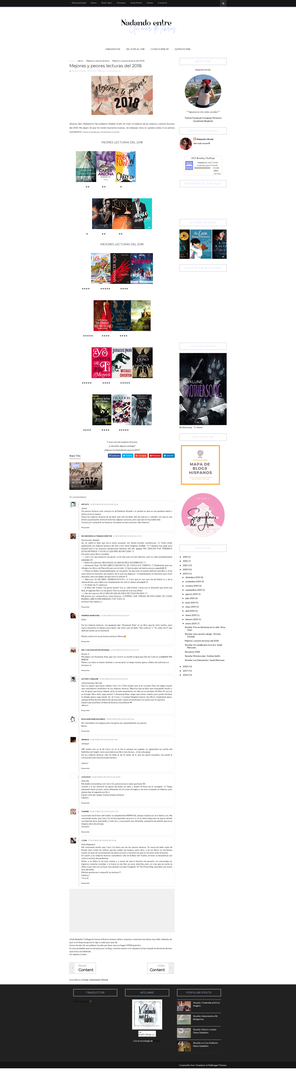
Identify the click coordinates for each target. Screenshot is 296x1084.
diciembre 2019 (193, 577)
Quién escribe (183, 49)
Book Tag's (107, 2)
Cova (84, 840)
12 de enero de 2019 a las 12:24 (127, 536)
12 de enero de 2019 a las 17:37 (124, 650)
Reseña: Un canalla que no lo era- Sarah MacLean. (203, 646)
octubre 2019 (192, 585)
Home (72, 61)
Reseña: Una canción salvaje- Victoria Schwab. (203, 635)
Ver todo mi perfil (201, 143)
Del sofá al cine (135, 49)
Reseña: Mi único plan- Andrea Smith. (202, 656)
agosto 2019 (191, 594)
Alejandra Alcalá (205, 139)
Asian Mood (136, 2)
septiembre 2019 (193, 590)
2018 (185, 666)
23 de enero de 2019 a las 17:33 (104, 811)
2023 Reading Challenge (203, 157)
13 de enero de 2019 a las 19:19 (113, 679)
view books (217, 174)
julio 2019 (190, 598)
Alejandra (200, 162)
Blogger (157, 1041)
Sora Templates (198, 1065)
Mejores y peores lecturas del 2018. (85, 481)
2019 (185, 573)
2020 (185, 569)
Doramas (121, 2)
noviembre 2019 (193, 581)
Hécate (85, 504)
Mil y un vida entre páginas (95, 650)
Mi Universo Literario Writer (96, 536)
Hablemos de (112, 49)
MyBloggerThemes (217, 1065)
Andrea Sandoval (90, 615)
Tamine (85, 811)
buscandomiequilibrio (93, 719)
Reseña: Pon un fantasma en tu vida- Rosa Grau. (205, 628)
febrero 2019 (192, 619)
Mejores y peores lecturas (98, 61)
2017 (185, 670)
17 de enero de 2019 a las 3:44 (103, 739)
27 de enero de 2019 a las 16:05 (102, 840)
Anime (150, 2)
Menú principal (79, 2)
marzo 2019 (191, 615)
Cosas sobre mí (160, 49)
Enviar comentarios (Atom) (95, 979)
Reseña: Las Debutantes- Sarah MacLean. (205, 660)
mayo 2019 (190, 606)
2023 (185, 556)
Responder (85, 527)
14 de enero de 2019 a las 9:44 (120, 719)
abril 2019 (190, 611)
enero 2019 (191, 623)
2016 (185, 675)
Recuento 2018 (192, 651)
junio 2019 (190, 602)
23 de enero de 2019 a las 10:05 (106, 777)
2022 (185, 561)
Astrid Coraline (89, 679)
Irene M (85, 739)
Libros (94, 2)
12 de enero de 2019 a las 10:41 (104, 504)
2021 (185, 565)
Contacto (162, 2)
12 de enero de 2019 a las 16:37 (115, 615)
